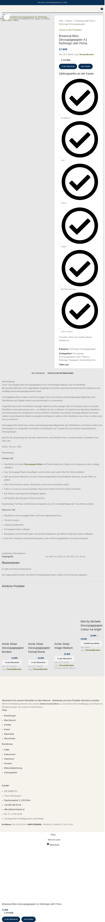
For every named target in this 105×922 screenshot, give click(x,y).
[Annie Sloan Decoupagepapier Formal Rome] (39, 602)
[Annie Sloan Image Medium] (65, 602)
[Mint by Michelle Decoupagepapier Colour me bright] (92, 602)
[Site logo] (52, 12)
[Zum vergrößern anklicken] (7, 17)
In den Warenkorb (68, 66)
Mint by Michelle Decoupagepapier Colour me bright (92, 625)
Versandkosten (14, 669)
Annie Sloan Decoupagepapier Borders (13, 647)
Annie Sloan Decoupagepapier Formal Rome (39, 647)
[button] (12, 662)
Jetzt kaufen (28, 919)
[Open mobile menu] (3, 8)
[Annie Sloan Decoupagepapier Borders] (13, 602)
